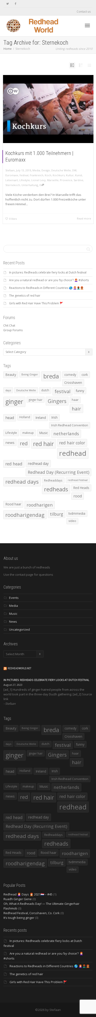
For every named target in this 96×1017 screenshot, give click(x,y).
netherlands (66, 433)
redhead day (38, 463)
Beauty (10, 374)
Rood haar (13, 504)
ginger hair (35, 400)
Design (45, 170)
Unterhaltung (29, 185)
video (72, 521)
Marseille (52, 180)
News (13, 621)
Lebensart (11, 180)
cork (85, 374)
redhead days (22, 481)
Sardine (78, 180)
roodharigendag (25, 514)
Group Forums (13, 330)
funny (80, 390)
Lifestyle (24, 180)
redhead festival (78, 480)
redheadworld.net (19, 668)
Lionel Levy (38, 180)
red (24, 443)
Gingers (57, 401)
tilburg (56, 514)
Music (43, 433)
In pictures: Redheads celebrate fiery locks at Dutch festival (47, 272)
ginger (14, 401)
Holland (24, 417)
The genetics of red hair (24, 296)
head (9, 417)
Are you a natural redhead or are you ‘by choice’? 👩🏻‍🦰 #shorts (49, 280)
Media (36, 170)
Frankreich (36, 175)
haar (75, 400)
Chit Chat (9, 325)
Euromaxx (11, 175)
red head (13, 464)
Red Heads (81, 487)
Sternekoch (12, 185)
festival (24, 175)
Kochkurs (59, 175)
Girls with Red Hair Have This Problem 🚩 (36, 303)
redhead (72, 453)
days (8, 390)
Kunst (78, 175)
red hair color (72, 443)
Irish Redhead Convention (69, 425)
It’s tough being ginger (18, 918)
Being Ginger (29, 374)
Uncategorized (19, 629)
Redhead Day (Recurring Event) (58, 472)
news (9, 442)
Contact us (84, 12)
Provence (66, 180)
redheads (56, 489)
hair (76, 408)
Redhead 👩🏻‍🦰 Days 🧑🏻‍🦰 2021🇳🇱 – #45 (27, 894)
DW (74, 170)
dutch (45, 390)
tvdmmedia (77, 513)
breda (51, 376)
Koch (48, 175)
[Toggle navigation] (87, 25)
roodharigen (40, 505)
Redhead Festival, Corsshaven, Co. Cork (31, 913)
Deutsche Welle (61, 170)
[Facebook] (15, 4)
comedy (70, 374)
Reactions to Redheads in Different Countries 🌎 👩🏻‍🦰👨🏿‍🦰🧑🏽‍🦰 (46, 288)
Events (14, 598)
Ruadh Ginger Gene (17, 899)
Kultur (70, 175)
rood (77, 496)
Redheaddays (53, 480)
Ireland (40, 417)
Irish (54, 417)
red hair (43, 444)
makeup (28, 433)
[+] (48, 109)
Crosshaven (73, 382)
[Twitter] (7, 4)
